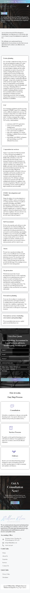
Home (4, 553)
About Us (5, 556)
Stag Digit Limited (21, 587)
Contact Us (5, 566)
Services (4, 562)
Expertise (5, 559)
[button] (27, 6)
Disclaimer (5, 577)
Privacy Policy (6, 574)
